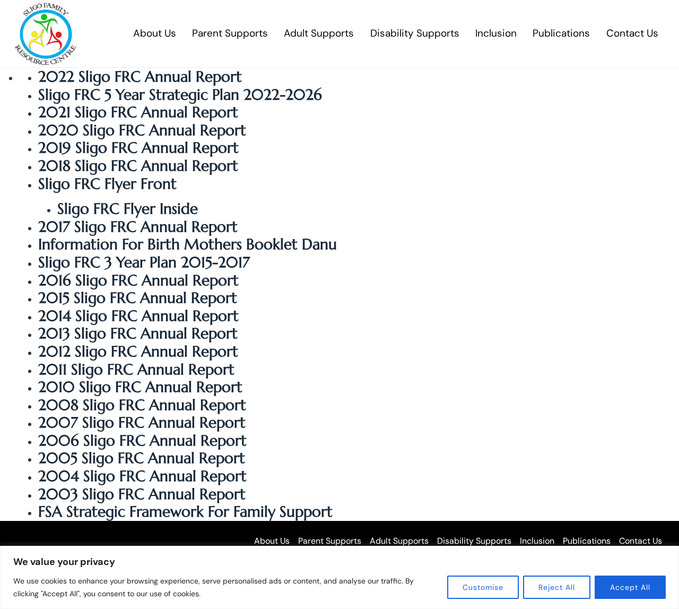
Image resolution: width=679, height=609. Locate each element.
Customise (483, 587)
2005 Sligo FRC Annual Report (141, 458)
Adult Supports (319, 33)
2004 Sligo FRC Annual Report (142, 476)
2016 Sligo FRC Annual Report (138, 280)
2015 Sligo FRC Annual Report (137, 298)
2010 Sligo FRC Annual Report (140, 387)
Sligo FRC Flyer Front (107, 184)
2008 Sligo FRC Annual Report (142, 405)
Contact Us (632, 33)
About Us (154, 33)
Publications (561, 33)
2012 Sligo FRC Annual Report (138, 351)
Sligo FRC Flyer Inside (127, 208)
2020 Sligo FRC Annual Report (142, 130)
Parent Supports (230, 33)
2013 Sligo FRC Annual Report (138, 333)
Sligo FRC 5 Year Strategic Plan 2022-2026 (180, 94)
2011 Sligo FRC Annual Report (136, 369)
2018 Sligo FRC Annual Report (138, 165)
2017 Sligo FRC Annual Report (138, 227)
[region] (339, 577)
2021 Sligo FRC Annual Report (138, 112)
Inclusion (496, 33)
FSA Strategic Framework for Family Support (185, 511)
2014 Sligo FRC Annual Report (138, 316)
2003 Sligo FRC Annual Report (142, 494)
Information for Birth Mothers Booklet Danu (187, 244)
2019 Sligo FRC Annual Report (138, 147)
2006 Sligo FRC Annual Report (142, 440)
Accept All (630, 587)
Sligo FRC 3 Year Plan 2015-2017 (144, 262)
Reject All (556, 587)
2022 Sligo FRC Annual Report (140, 76)
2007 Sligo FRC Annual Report (142, 422)
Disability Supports (414, 33)
